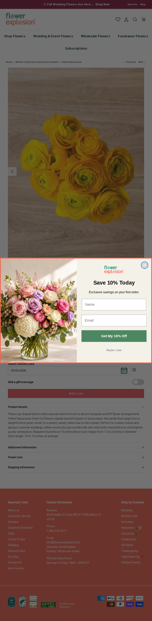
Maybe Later (114, 350)
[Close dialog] (144, 265)
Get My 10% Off (114, 336)
